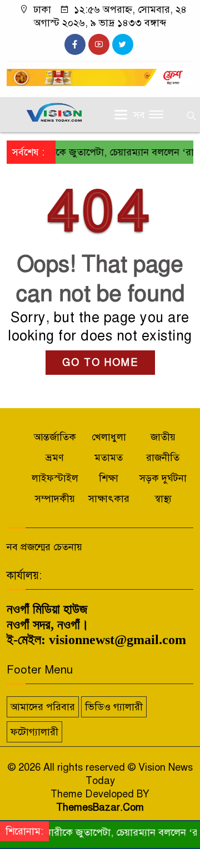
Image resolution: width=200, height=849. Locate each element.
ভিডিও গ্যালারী (114, 707)
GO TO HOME (100, 362)
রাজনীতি (162, 457)
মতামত (108, 457)
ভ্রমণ (55, 457)
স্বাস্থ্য (163, 499)
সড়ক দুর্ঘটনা (163, 478)
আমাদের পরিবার (43, 707)
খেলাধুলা (109, 437)
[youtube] (98, 44)
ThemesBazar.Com (100, 807)
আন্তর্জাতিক (55, 437)
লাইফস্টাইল (55, 478)
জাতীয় (163, 437)
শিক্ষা (108, 478)
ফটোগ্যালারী (34, 732)
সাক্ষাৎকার (108, 499)
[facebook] (75, 44)
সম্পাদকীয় (55, 499)
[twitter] (122, 44)
